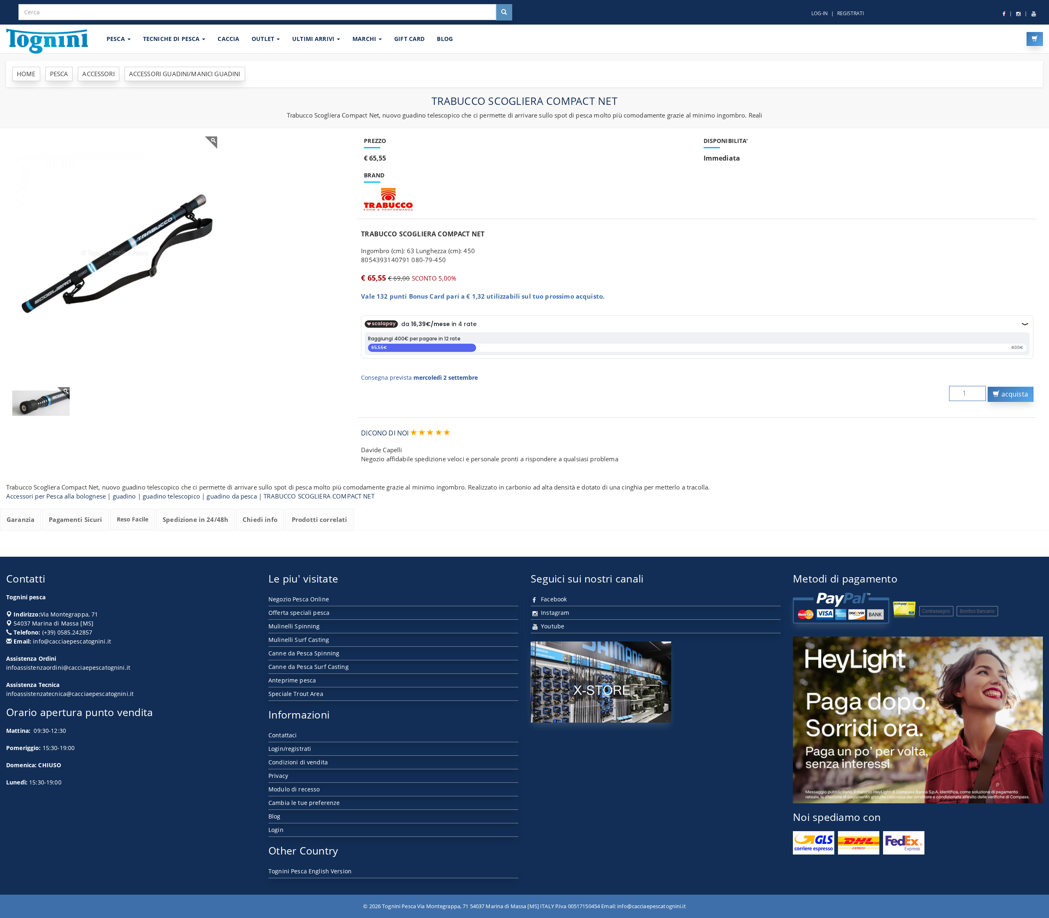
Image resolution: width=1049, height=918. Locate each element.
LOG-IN (819, 13)
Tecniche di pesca (172, 39)
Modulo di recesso (294, 789)
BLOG (445, 39)
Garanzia (20, 519)
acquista (1014, 394)
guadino (124, 496)
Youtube (551, 626)
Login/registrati (289, 749)
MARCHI (365, 39)
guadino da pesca (232, 496)
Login (276, 830)
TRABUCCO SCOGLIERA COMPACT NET (319, 496)
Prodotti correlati (319, 519)
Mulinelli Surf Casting (298, 640)
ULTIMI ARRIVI (314, 39)
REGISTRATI (850, 13)
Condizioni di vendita (298, 762)
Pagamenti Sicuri (75, 519)
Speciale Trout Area (295, 694)
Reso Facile (133, 519)
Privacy (278, 776)
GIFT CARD (409, 39)
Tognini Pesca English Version (310, 871)
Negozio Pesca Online (298, 599)
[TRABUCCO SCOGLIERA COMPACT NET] (114, 253)
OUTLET (264, 39)
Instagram (554, 613)
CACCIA (228, 39)
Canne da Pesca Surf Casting (308, 667)
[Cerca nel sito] (504, 12)
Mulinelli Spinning (294, 626)
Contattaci (282, 735)
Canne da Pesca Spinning (303, 653)
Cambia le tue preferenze (304, 803)
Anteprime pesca (292, 680)
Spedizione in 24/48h (195, 519)
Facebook (553, 599)
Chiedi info (260, 519)
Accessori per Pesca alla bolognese (56, 496)
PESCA (117, 39)
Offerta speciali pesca (298, 613)
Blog (274, 816)
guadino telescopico (171, 496)
